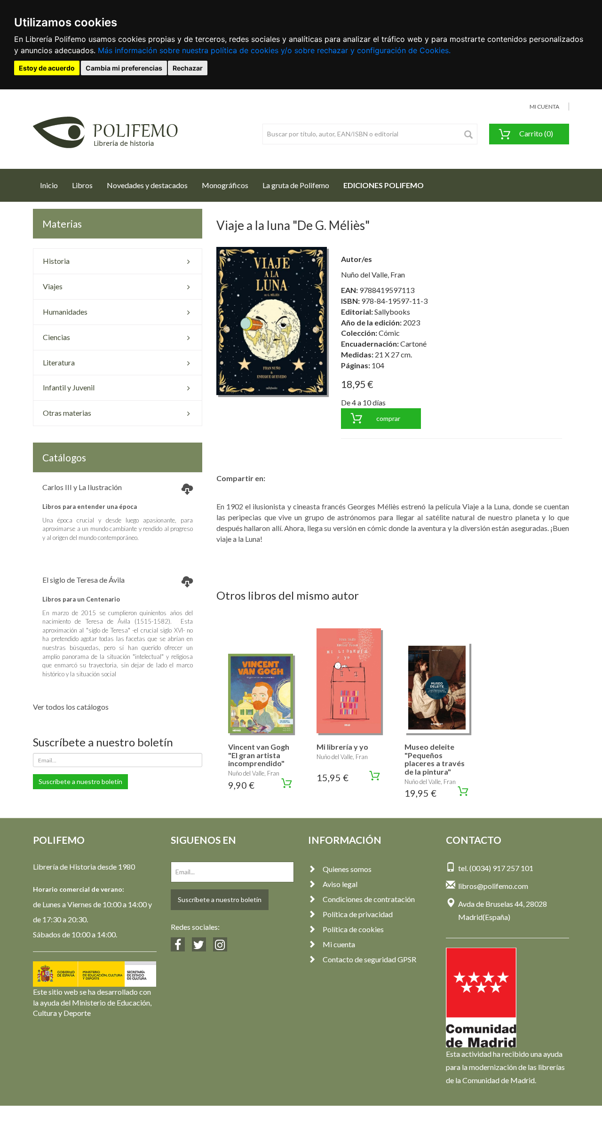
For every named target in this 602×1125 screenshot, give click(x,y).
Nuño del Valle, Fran (373, 274)
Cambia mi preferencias (124, 68)
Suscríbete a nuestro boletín (80, 781)
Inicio (52, 185)
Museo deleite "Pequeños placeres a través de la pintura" (434, 759)
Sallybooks (392, 311)
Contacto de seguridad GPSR (369, 959)
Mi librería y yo (342, 746)
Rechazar (188, 68)
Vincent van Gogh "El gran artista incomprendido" (258, 755)
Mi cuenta (339, 944)
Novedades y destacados (147, 185)
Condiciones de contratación (369, 899)
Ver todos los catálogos (71, 706)
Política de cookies (353, 929)
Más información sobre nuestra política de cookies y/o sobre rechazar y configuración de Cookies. (274, 50)
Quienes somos (347, 868)
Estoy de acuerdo (47, 68)
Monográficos (225, 185)
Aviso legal (340, 883)
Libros (82, 185)
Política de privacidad (358, 914)
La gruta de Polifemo (295, 185)
